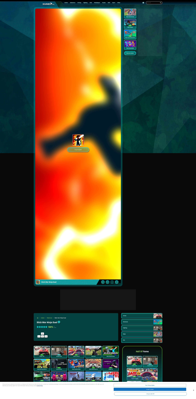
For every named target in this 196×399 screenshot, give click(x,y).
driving (79, 3)
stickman (49, 318)
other (118, 3)
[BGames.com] (38, 318)
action (66, 3)
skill (109, 3)
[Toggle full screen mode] (117, 282)
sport (113, 3)
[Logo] (48, 3)
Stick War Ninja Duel (60, 318)
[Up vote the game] (103, 282)
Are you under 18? (150, 393)
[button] (143, 2)
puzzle (104, 3)
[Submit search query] (160, 2)
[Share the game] (112, 282)
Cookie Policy (40, 385)
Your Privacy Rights (149, 385)
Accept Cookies (150, 389)
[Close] (193, 390)
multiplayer (97, 3)
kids (91, 3)
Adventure (72, 3)
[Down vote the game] (107, 282)
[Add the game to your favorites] (59, 322)
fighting (85, 3)
